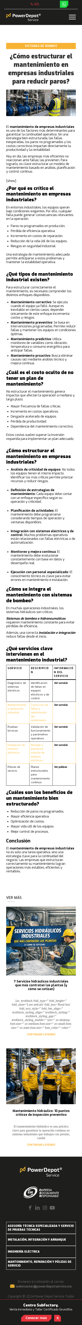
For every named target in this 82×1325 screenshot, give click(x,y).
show (11, 181)
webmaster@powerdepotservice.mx (44, 1286)
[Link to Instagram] (44, 1208)
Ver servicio (60, 683)
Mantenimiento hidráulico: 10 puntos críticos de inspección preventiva (41, 1113)
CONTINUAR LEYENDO (41, 1034)
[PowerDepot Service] (34, 17)
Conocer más (36, 1318)
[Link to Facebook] (30, 1208)
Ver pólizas (60, 767)
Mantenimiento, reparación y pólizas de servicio (39, 1264)
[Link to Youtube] (52, 1208)
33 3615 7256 (37, 5)
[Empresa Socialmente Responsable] (41, 1193)
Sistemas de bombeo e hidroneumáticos (35, 618)
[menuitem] (35, 4)
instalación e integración (57, 633)
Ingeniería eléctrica (24, 1252)
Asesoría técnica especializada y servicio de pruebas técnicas (41, 1228)
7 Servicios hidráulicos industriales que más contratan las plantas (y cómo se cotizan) (41, 985)
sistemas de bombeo (41, 46)
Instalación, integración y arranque (37, 1240)
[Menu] (70, 17)
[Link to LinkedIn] (37, 1208)
